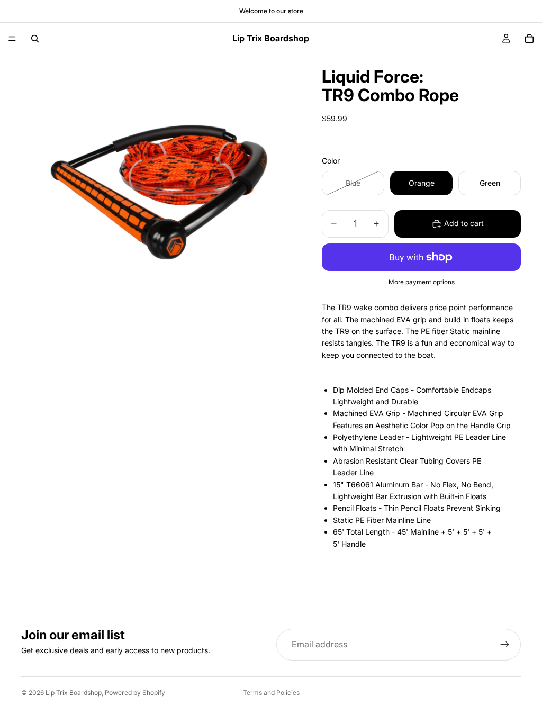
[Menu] (12, 38)
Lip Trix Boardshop (74, 693)
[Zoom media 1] (158, 192)
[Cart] (529, 38)
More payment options (422, 282)
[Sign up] (505, 645)
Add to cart (464, 223)
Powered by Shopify (135, 693)
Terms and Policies (271, 693)
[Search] (35, 38)
